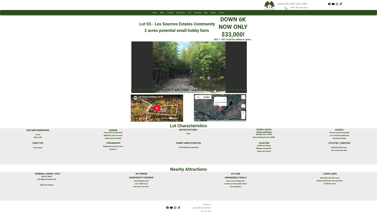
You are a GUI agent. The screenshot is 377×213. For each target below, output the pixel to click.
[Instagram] (337, 4)
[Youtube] (333, 4)
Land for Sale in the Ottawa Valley (292, 3)
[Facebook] (329, 4)
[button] (189, 68)
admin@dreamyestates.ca (202, 208)
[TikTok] (340, 4)
